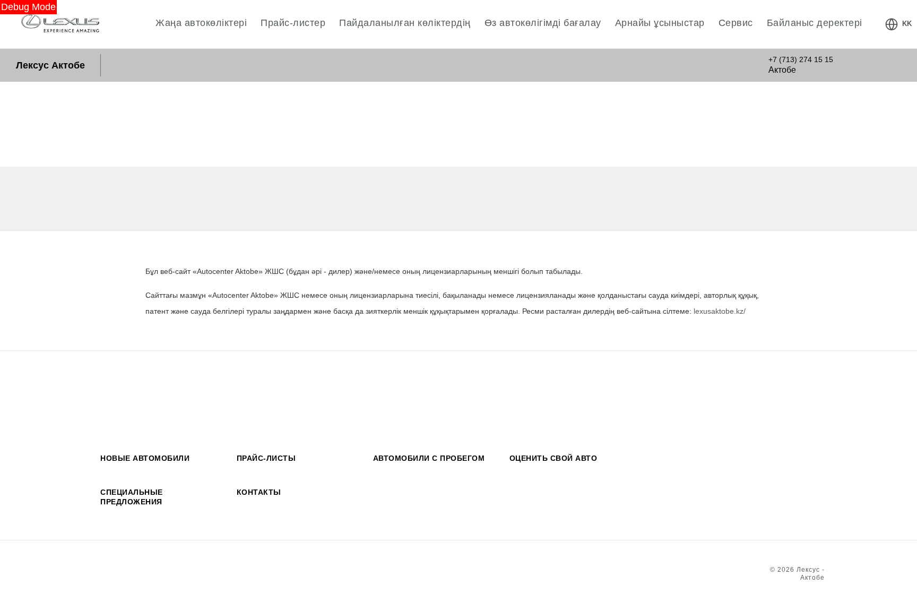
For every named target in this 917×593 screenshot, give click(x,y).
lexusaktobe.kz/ (720, 311)
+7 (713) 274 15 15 (800, 59)
